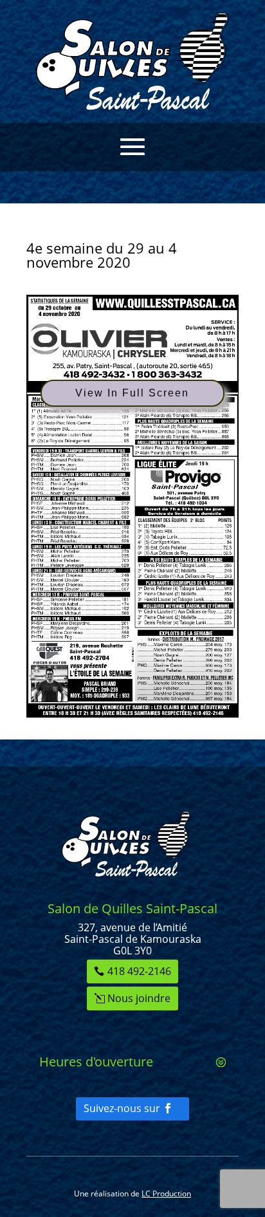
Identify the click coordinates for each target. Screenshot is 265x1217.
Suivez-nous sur (122, 1108)
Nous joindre (138, 998)
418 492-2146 (139, 971)
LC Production (166, 1193)
